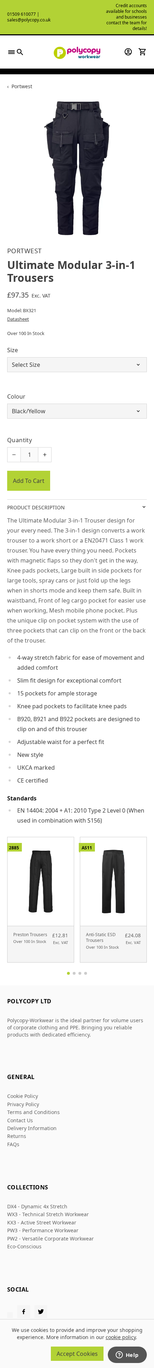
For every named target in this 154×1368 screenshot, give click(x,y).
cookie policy (121, 1337)
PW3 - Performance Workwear (42, 1230)
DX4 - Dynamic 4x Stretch (37, 1206)
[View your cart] (142, 52)
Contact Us (20, 1120)
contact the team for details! (126, 25)
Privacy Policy (23, 1104)
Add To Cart (28, 481)
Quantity (19, 440)
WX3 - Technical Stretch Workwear (48, 1214)
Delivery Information (32, 1128)
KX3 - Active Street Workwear (41, 1222)
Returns (16, 1136)
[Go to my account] (128, 52)
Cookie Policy (22, 1096)
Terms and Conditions (33, 1112)
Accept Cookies (77, 1354)
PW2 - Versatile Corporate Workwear (50, 1238)
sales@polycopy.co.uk (28, 20)
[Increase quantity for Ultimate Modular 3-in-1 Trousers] (45, 454)
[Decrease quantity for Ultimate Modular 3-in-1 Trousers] (14, 454)
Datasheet (18, 319)
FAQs (13, 1144)
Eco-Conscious (24, 1246)
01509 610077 (21, 14)
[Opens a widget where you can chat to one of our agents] (127, 1355)
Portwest (21, 86)
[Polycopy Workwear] (77, 52)
